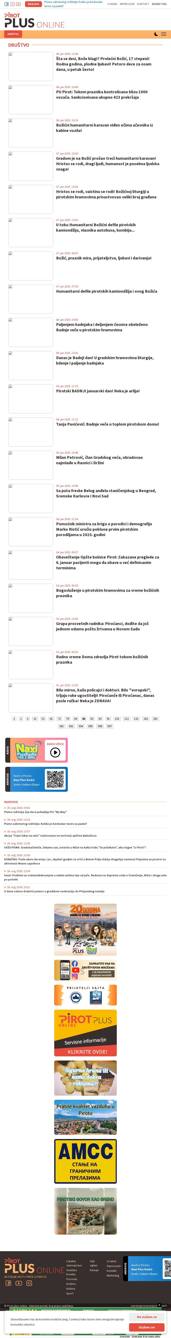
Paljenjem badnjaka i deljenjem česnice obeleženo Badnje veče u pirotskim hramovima (102, 327)
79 (67, 719)
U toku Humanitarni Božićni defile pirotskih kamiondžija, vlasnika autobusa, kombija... (96, 227)
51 (43, 719)
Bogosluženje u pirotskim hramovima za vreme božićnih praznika (107, 593)
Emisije (94, 1270)
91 (108, 719)
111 (126, 719)
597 (109, 726)
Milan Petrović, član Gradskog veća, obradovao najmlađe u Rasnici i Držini (99, 460)
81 (83, 719)
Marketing (159, 4)
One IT (163, 1306)
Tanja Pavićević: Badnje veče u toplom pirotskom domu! (107, 424)
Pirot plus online (34, 20)
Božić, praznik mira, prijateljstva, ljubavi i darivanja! (104, 258)
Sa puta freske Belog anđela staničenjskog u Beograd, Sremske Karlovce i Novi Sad (106, 493)
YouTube (19, 1283)
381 (61, 726)
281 (155, 719)
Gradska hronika (71, 1272)
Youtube (18, 4)
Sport (69, 1293)
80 (75, 719)
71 (59, 719)
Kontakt (143, 4)
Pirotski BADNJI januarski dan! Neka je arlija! (98, 391)
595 (90, 726)
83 (100, 719)
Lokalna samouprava (74, 1263)
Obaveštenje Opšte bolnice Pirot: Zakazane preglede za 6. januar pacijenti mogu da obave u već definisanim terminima (107, 563)
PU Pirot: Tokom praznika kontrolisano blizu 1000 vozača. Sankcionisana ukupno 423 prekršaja (102, 94)
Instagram (12, 4)
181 (146, 719)
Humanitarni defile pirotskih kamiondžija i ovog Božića (106, 291)
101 (117, 719)
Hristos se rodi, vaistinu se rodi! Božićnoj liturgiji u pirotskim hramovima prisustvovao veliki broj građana (106, 194)
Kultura (70, 1289)
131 (136, 719)
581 (71, 726)
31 (35, 719)
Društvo (13, 34)
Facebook (6, 4)
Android (55, 779)
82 (92, 719)
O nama (112, 4)
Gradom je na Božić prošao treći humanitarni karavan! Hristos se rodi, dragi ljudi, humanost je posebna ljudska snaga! (107, 164)
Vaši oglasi (93, 1263)
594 (81, 726)
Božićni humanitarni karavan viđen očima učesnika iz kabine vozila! (104, 128)
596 (100, 726)
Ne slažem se (147, 1317)
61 (51, 719)
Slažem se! (147, 1327)
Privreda (71, 1279)
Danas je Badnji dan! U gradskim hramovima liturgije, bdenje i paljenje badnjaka (105, 360)
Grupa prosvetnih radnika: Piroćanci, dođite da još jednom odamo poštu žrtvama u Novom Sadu (102, 626)
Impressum (127, 4)
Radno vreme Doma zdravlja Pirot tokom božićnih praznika (102, 659)
